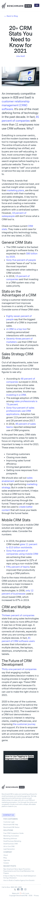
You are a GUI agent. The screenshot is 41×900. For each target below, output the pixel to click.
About (5, 855)
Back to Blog (12, 16)
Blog (5, 858)
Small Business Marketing (12, 841)
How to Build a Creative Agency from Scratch (19, 880)
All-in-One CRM (8, 846)
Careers (6, 863)
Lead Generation (9, 849)
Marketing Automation (11, 836)
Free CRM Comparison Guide (13, 833)
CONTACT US (8, 815)
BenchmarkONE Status (11, 827)
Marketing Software (10, 838)
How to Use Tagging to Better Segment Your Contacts (19, 757)
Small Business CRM (10, 844)
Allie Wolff (20, 56)
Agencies (6, 860)
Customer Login (9, 822)
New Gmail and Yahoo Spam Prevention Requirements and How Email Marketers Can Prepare (18, 871)
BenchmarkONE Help (10, 824)
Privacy (36, 895)
